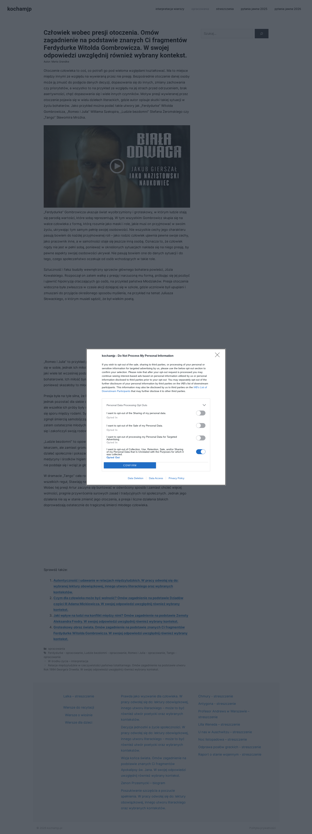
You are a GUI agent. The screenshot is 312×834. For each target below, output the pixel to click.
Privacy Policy (176, 478)
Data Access (156, 478)
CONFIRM (130, 465)
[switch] (200, 413)
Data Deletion (135, 478)
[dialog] (156, 417)
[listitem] (156, 405)
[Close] (218, 356)
